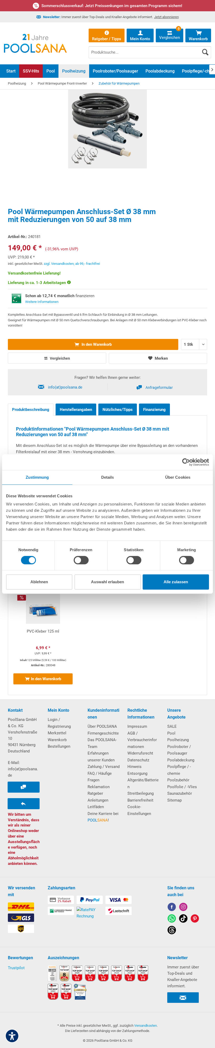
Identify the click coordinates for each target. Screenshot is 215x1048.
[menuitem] (150, 48)
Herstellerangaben (76, 409)
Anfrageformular (159, 387)
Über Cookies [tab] (177, 477)
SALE (172, 726)
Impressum (137, 726)
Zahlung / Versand (104, 766)
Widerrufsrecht (140, 753)
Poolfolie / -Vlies (182, 786)
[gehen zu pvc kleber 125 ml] (43, 640)
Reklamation (99, 786)
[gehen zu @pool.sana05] (171, 931)
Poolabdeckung (180, 760)
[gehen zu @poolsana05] (183, 919)
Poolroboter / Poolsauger (179, 750)
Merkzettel (57, 733)
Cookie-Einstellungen (139, 810)
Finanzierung (154, 409)
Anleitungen (98, 800)
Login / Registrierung (59, 723)
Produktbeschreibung (30, 409)
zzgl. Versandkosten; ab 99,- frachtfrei (72, 264)
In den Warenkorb (96, 344)
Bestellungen (59, 746)
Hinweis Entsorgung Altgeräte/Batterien (143, 776)
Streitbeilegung (140, 793)
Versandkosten (145, 1026)
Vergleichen (59, 358)
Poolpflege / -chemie (179, 770)
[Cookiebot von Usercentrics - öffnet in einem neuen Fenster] (186, 462)
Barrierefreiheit (140, 800)
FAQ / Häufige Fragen (100, 777)
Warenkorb (57, 739)
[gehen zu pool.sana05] (183, 907)
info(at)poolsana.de (65, 387)
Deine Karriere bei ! (103, 817)
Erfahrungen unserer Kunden (101, 756)
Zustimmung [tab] (37, 477)
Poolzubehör (178, 780)
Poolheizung (178, 739)
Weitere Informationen (41, 302)
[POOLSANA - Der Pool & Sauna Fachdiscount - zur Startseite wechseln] (35, 43)
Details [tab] (107, 477)
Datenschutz (138, 760)
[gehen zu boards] (194, 919)
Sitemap (174, 800)
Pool (171, 733)
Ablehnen (39, 582)
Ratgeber (95, 793)
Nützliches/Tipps (118, 409)
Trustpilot (16, 968)
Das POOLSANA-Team (102, 743)
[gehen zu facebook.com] (171, 907)
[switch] (81, 560)
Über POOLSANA (102, 726)
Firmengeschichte (103, 733)
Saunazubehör (179, 793)
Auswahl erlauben (107, 582)
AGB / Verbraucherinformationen (142, 740)
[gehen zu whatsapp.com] (171, 919)
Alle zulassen (176, 582)
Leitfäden (96, 806)
